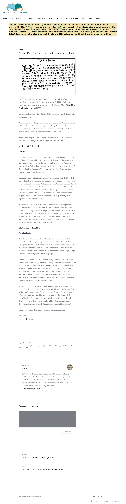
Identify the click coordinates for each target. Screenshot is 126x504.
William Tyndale (23, 348)
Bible (21, 49)
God (29, 346)
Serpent (33, 346)
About (98, 18)
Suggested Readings (72, 18)
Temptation (39, 346)
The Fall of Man (54, 346)
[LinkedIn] (97, 496)
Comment (67, 431)
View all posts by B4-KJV (31, 388)
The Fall (46, 346)
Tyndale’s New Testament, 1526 (14, 18)
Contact (90, 18)
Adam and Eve (23, 346)
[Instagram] (105, 496)
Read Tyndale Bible (56, 18)
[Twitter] (101, 496)
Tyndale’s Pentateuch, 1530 (36, 18)
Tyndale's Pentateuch (65, 346)
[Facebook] (93, 496)
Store (84, 18)
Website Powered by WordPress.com (30, 496)
